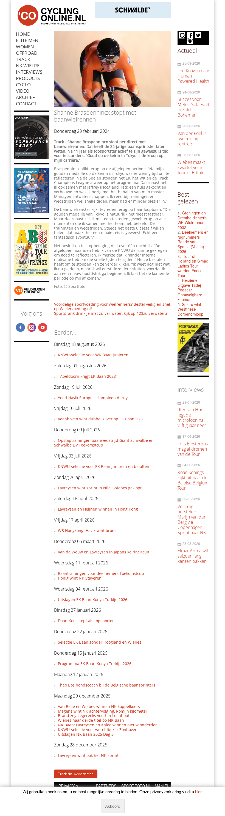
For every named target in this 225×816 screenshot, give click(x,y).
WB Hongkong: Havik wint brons (87, 530)
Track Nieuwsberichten (75, 773)
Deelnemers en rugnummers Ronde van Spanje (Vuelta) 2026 (193, 241)
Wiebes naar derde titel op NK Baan (91, 720)
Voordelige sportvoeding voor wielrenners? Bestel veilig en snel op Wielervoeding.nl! (112, 306)
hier (198, 791)
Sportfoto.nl (136, 786)
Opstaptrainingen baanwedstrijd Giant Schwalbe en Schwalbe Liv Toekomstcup (103, 443)
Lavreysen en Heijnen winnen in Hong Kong (98, 509)
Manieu (162, 786)
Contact (26, 103)
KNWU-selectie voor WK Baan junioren (93, 354)
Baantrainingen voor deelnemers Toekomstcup (101, 573)
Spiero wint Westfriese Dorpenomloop (190, 309)
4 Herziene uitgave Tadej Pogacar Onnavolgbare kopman (190, 289)
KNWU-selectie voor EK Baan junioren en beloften (103, 466)
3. (179, 256)
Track (23, 59)
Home (23, 34)
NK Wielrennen (32, 65)
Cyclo (23, 84)
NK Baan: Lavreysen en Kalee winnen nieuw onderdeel (108, 724)
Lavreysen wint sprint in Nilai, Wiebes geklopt (100, 487)
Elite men (27, 40)
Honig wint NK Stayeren (80, 578)
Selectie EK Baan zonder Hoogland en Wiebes (99, 642)
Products (28, 78)
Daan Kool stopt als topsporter (86, 620)
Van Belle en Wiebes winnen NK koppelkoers (99, 706)
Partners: (106, 786)
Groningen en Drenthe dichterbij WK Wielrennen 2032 (193, 220)
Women (25, 46)
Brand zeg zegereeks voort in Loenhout (94, 715)
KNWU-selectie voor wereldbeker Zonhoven (97, 729)
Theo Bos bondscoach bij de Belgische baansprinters (106, 685)
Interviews (29, 72)
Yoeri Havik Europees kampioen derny (93, 397)
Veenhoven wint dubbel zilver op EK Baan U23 (100, 418)
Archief (25, 97)
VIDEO (22, 91)
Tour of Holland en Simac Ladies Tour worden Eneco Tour (193, 265)
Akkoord (112, 806)
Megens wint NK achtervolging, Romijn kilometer (102, 711)
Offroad (26, 53)
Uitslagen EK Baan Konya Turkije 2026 (92, 599)
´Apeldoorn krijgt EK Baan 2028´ (88, 376)
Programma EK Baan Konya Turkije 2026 (94, 663)
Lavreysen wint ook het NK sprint (88, 755)
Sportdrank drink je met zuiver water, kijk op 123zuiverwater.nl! (112, 313)
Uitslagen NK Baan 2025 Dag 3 (86, 734)
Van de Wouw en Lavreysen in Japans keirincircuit (103, 552)
